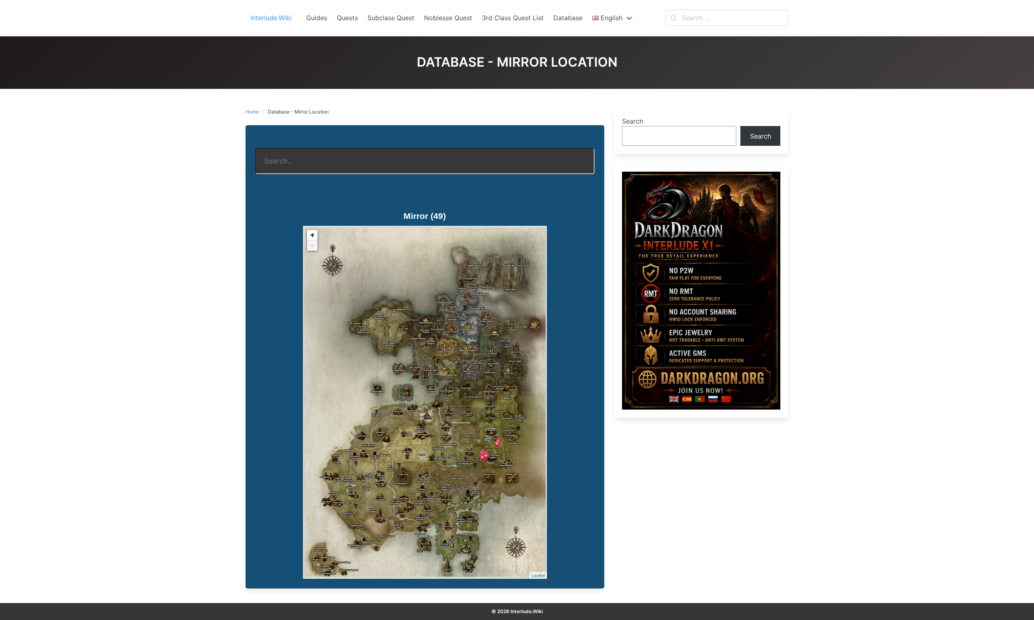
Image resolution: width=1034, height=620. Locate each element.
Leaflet (538, 575)
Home (252, 112)
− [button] (312, 245)
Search (632, 121)
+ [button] (312, 235)
